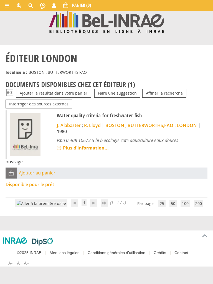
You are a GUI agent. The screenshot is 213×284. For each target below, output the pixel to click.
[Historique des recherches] (42, 5)
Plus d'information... (86, 148)
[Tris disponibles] (10, 93)
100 (185, 203)
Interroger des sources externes (39, 103)
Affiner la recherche (164, 93)
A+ (26, 263)
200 (198, 203)
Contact (181, 252)
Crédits (160, 252)
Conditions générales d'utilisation (116, 252)
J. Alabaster (69, 125)
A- (10, 263)
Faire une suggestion (117, 93)
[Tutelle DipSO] (42, 241)
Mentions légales (64, 252)
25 (162, 203)
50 (173, 203)
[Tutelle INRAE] (15, 240)
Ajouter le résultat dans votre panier (53, 93)
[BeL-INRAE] (106, 21)
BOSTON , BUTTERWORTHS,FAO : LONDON (151, 125)
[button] (11, 173)
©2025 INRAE (29, 252)
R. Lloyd (92, 125)
